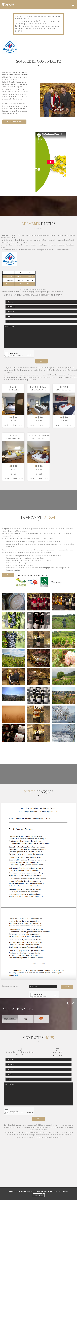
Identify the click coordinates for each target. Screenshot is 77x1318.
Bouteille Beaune (21, 1263)
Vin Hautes (44, 1290)
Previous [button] (68, 1004)
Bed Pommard (52, 1246)
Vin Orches (23, 1290)
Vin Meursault (56, 1290)
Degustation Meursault (24, 1279)
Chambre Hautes (54, 1268)
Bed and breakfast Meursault (30, 1307)
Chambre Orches (25, 1268)
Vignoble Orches (22, 1296)
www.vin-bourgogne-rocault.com (31, 1238)
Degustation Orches (42, 1274)
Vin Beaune (34, 1290)
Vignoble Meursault (64, 1296)
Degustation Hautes (8, 1279)
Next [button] (73, 1004)
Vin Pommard (68, 1290)
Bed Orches (5, 1246)
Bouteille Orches (7, 1263)
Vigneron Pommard (65, 1285)
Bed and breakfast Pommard (51, 1307)
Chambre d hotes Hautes (47, 1252)
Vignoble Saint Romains (24, 1301)
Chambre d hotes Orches (9, 1252)
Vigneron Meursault (50, 1285)
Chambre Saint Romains (25, 1274)
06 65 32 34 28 (57, 1055)
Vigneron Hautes (35, 1285)
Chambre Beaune (39, 1268)
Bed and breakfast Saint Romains (12, 1312)
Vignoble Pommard (7, 1301)
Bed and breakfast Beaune (63, 1301)
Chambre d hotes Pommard (31, 1257)
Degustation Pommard (41, 1279)
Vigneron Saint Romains (9, 1290)
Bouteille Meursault (49, 1263)
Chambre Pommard (8, 1274)
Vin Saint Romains (7, 1296)
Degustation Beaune (58, 1274)
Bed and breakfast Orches (43, 1301)
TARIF (8, 575)
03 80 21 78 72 (57, 1052)
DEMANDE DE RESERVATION (14, 121)
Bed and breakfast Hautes (10, 1307)
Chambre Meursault (68, 1268)
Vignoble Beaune (36, 1296)
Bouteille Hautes (35, 1263)
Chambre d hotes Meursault (10, 1257)
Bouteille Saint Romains (9, 1268)
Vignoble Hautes (50, 1296)
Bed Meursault (39, 1246)
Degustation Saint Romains (60, 1279)
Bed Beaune (16, 1246)
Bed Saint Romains (66, 1246)
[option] (13, 405)
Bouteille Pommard (64, 1263)
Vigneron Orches (7, 1285)
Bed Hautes (27, 1246)
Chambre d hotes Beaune (28, 1252)
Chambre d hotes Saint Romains (52, 1257)
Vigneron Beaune (21, 1285)
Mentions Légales (47, 1191)
